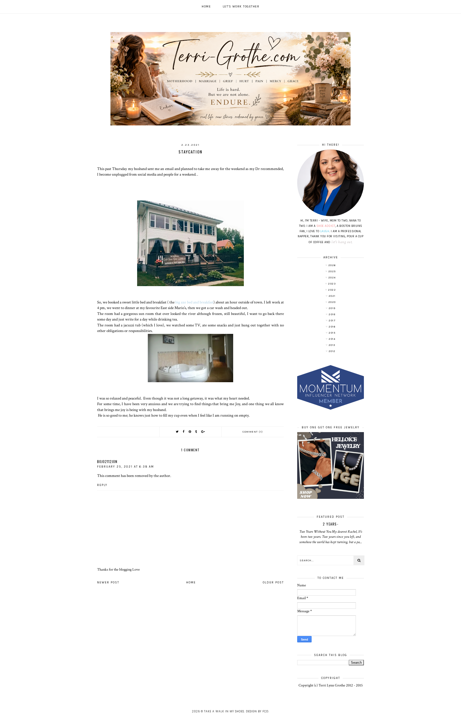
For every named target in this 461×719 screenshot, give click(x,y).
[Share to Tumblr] (196, 431)
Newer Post (108, 582)
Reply (102, 485)
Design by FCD (257, 711)
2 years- (330, 524)
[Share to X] (177, 431)
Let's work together (241, 6)
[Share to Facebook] (184, 431)
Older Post (273, 582)
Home (206, 6)
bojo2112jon (107, 461)
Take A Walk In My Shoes (224, 711)
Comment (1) (253, 431)
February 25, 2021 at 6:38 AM (125, 466)
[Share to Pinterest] (190, 431)
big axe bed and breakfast (194, 302)
